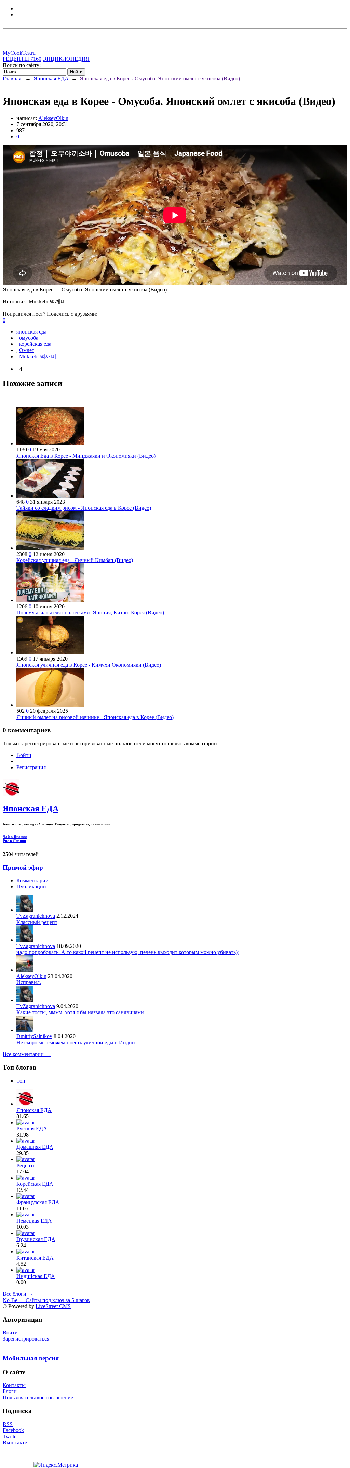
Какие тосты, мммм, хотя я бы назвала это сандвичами (80, 1012)
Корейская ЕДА (34, 1184)
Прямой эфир (23, 867)
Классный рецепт (36, 922)
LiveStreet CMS (53, 1306)
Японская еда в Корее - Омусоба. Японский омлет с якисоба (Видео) (160, 78)
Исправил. (28, 982)
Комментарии (32, 880)
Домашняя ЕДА (34, 1147)
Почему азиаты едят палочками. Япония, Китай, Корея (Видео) (90, 612)
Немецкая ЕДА (34, 1221)
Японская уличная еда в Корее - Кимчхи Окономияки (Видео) (88, 665)
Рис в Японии (14, 841)
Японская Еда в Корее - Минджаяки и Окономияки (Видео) (86, 456)
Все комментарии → (27, 1054)
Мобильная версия (31, 1358)
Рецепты (26, 1165)
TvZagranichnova (35, 916)
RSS (8, 1424)
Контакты (14, 1385)
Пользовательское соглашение (38, 1397)
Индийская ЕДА (35, 1276)
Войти (23, 755)
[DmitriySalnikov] (24, 1030)
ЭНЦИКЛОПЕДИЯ (66, 59)
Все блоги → (18, 1294)
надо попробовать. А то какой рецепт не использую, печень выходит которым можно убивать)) (127, 952)
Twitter (10, 1436)
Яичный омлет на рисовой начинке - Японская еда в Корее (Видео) (95, 717)
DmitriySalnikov (34, 1036)
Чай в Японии (15, 836)
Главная (12, 78)
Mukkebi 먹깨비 (37, 356)
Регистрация (31, 767)
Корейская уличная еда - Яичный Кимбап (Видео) (74, 560)
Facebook (13, 1430)
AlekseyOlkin (53, 118)
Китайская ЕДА (35, 1258)
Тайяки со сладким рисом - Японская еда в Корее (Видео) (83, 508)
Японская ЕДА (51, 78)
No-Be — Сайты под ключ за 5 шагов (46, 1300)
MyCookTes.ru (19, 53)
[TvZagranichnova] (24, 910)
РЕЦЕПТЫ (22, 59)
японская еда (31, 332)
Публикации (31, 886)
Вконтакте (15, 1442)
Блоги (10, 1391)
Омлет (26, 350)
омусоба (28, 338)
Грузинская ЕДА (35, 1239)
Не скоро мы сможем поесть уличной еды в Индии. (76, 1042)
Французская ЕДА (37, 1202)
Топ (20, 1081)
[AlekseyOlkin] (24, 970)
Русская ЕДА (31, 1128)
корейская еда (35, 344)
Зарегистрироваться (26, 1339)
